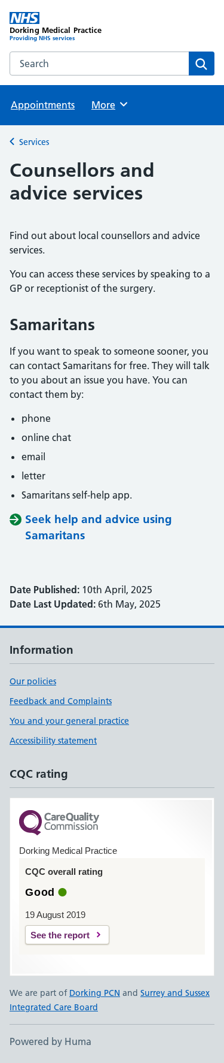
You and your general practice (69, 720)
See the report (60, 935)
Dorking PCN (94, 992)
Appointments (43, 105)
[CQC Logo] (59, 823)
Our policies (33, 681)
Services (34, 142)
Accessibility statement (53, 740)
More (108, 105)
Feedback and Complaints (61, 701)
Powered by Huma (50, 1041)
